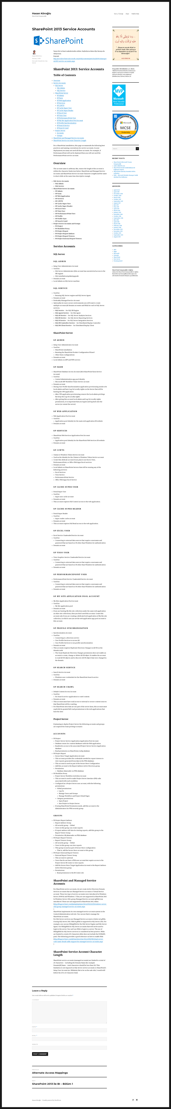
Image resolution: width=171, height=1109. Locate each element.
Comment (35, 1000)
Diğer (115, 251)
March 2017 (117, 210)
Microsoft (34, 61)
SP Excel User (62, 113)
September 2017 (118, 201)
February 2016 (118, 225)
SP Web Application (64, 100)
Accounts (60, 133)
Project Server (60, 130)
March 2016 (117, 223)
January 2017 (117, 212)
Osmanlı (116, 255)
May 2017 (116, 207)
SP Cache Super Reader (65, 110)
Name (34, 1027)
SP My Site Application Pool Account (70, 120)
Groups (59, 135)
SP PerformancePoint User (66, 118)
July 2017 (116, 205)
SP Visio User (62, 115)
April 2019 (116, 192)
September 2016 (118, 218)
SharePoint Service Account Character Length (69, 140)
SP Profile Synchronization (66, 123)
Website (35, 1044)
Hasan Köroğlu (41, 13)
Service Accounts (59, 83)
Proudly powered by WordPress (51, 1100)
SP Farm (60, 98)
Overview (56, 80)
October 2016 (117, 216)
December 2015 (118, 229)
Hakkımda (135, 14)
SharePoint (41, 61)
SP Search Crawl (63, 128)
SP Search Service (63, 125)
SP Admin (60, 95)
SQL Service (61, 90)
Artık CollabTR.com (119, 166)
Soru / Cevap (118, 14)
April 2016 (116, 222)
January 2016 (117, 227)
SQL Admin (61, 88)
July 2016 (116, 220)
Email (34, 1035)
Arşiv (127, 14)
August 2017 (117, 203)
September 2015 (118, 235)
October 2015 (117, 233)
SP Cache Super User (64, 108)
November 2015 (118, 231)
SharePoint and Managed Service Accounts (68, 138)
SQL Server (59, 85)
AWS (115, 249)
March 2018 (117, 197)
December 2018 (118, 194)
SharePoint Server (61, 93)
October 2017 (117, 199)
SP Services (61, 103)
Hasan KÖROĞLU (37, 56)
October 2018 (117, 195)
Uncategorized (118, 261)
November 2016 (118, 214)
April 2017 (116, 208)
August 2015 (117, 237)
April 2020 (117, 190)
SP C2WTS (60, 105)
